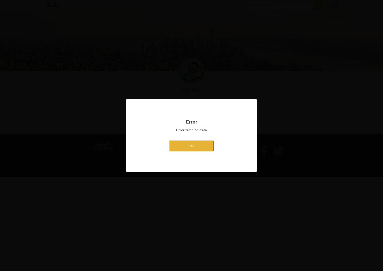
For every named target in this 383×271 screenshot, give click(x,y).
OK (191, 146)
